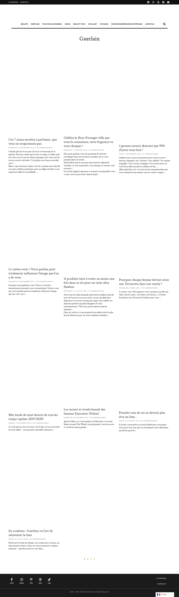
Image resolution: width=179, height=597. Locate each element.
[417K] (11, 579)
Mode (67, 24)
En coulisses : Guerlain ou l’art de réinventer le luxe (31, 533)
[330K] (21, 579)
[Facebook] (148, 2)
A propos (13, 2)
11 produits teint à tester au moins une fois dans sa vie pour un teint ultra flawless (89, 282)
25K (49, 583)
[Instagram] (153, 2)
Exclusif (92, 24)
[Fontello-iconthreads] (158, 2)
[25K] (49, 579)
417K (12, 583)
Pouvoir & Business (52, 24)
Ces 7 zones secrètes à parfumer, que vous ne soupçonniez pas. (33, 141)
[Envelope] (168, 2)
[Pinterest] (163, 2)
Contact (161, 584)
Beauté (24, 24)
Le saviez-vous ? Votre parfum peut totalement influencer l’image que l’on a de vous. (34, 273)
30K (40, 583)
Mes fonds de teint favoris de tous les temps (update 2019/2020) (33, 417)
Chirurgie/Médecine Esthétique (126, 24)
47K (31, 583)
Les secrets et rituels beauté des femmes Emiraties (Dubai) (84, 411)
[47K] (31, 579)
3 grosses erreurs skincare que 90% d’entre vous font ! (142, 148)
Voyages (104, 24)
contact (24, 2)
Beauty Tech (79, 24)
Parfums (35, 24)
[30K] (40, 579)
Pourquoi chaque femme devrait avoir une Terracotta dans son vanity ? (144, 282)
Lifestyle (149, 24)
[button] (164, 24)
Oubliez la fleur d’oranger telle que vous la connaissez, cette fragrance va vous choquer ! (88, 141)
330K (21, 583)
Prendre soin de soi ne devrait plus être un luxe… (142, 414)
